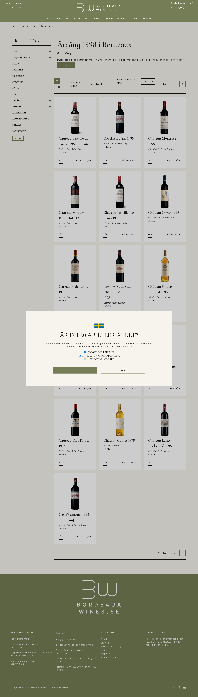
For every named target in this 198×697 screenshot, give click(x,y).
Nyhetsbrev (146, 18)
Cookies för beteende (100, 352)
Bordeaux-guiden (115, 18)
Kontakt (132, 18)
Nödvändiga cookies (101, 359)
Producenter (73, 18)
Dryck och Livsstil (93, 18)
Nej (123, 370)
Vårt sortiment (54, 18)
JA (75, 370)
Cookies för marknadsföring (101, 355)
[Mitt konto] (171, 7)
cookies (129, 346)
